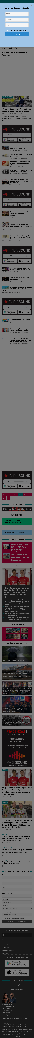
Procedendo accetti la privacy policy (18, 30)
